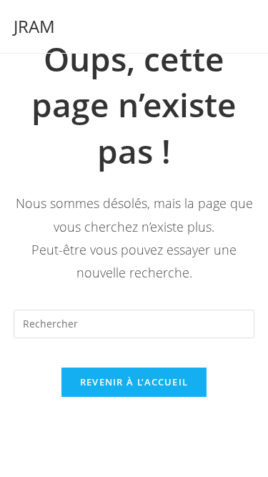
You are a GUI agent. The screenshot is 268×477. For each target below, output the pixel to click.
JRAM (34, 26)
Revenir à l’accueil (134, 381)
